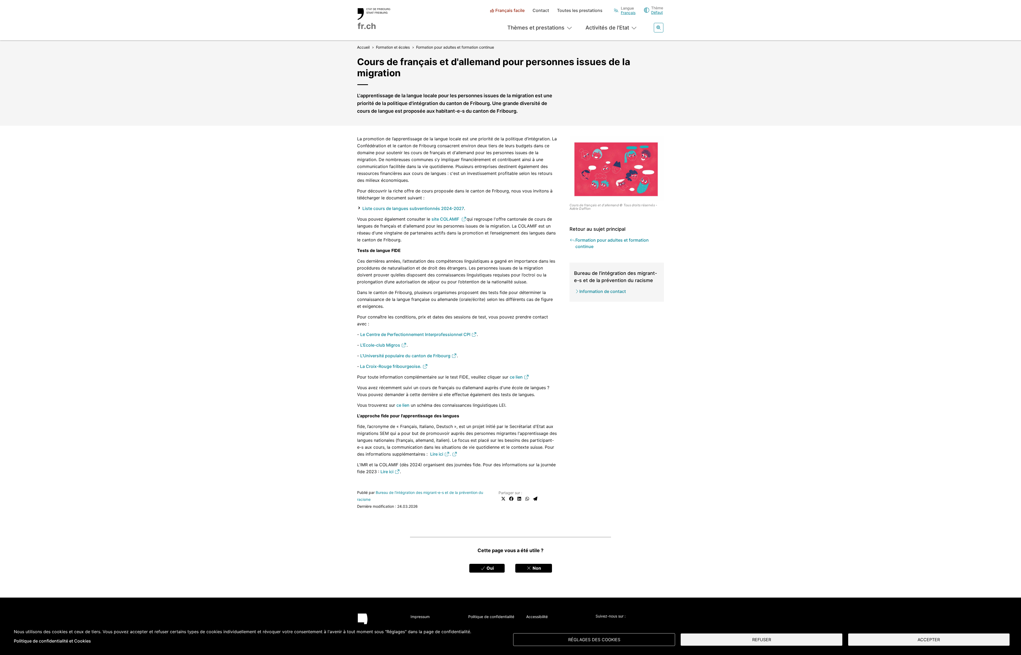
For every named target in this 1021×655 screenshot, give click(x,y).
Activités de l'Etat (607, 27)
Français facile (510, 10)
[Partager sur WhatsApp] (527, 499)
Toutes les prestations (579, 10)
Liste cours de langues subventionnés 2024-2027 (413, 208)
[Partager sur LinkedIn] (519, 499)
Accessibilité (537, 616)
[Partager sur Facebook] (511, 499)
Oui (490, 568)
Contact (541, 10)
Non (536, 568)
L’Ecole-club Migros (380, 345)
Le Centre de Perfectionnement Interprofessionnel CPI (415, 334)
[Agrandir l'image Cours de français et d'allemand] (617, 168)
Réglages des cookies (594, 639)
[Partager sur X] (503, 499)
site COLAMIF (446, 219)
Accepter (929, 639)
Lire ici (437, 454)
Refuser (761, 639)
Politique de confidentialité (491, 616)
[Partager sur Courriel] (535, 499)
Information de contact (602, 291)
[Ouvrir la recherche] (658, 27)
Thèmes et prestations (535, 27)
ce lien (517, 377)
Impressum (420, 616)
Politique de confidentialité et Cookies (52, 641)
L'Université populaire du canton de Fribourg (405, 355)
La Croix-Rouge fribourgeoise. (390, 366)
